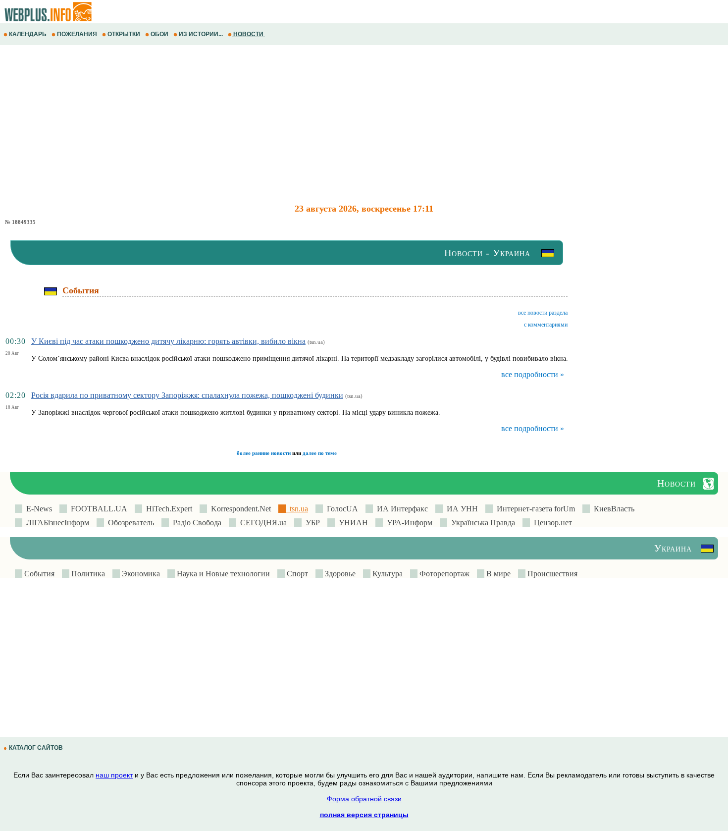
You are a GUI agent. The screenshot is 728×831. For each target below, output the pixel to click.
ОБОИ (159, 34)
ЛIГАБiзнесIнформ (55, 522)
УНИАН (351, 522)
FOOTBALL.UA (97, 508)
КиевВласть (612, 508)
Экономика (140, 573)
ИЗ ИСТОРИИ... (200, 34)
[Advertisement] (297, 124)
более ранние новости (264, 453)
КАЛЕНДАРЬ (27, 34)
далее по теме (320, 453)
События (38, 573)
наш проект (114, 775)
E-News (37, 508)
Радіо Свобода (195, 522)
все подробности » (532, 374)
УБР (311, 522)
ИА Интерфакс (400, 508)
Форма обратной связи (364, 799)
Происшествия (551, 573)
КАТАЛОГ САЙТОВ (35, 747)
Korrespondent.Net (239, 508)
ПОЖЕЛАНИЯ (77, 34)
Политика (87, 573)
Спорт (296, 573)
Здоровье (339, 573)
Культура (386, 573)
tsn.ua (297, 508)
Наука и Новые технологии (222, 573)
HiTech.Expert (167, 508)
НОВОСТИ (248, 34)
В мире (497, 573)
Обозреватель (129, 522)
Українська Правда (481, 522)
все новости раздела (543, 312)
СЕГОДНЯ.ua (261, 522)
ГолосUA (340, 508)
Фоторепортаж (443, 573)
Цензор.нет (551, 522)
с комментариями (546, 324)
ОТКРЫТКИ (124, 34)
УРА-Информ (407, 522)
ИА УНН (460, 508)
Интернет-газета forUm (534, 508)
